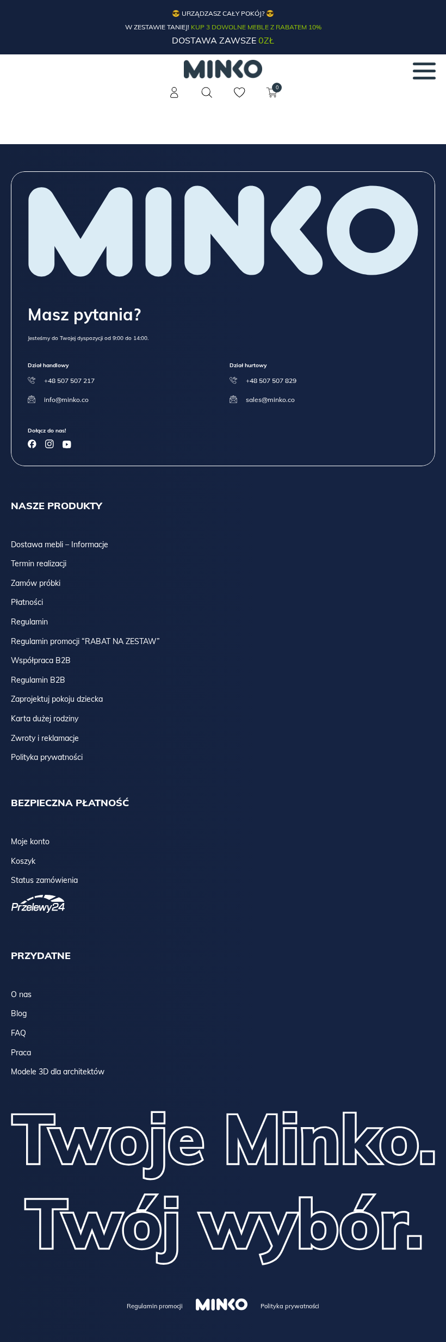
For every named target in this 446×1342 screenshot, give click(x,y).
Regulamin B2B (38, 680)
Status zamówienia (44, 880)
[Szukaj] (206, 92)
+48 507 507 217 (69, 380)
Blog (19, 1013)
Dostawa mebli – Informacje (59, 544)
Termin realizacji (38, 563)
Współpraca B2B (41, 660)
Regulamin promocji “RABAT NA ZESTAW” (85, 641)
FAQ (18, 1033)
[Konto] (174, 99)
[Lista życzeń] (239, 99)
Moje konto (30, 841)
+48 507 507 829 (271, 380)
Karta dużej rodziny (44, 718)
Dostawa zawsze (223, 40)
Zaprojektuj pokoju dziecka (57, 699)
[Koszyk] (272, 99)
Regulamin (29, 622)
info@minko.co (66, 399)
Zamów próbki (35, 583)
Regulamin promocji (155, 1306)
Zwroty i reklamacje (45, 738)
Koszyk (23, 861)
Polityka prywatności (47, 757)
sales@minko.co (270, 399)
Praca (21, 1052)
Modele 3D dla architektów (57, 1072)
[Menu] (424, 70)
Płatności (27, 602)
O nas (21, 994)
